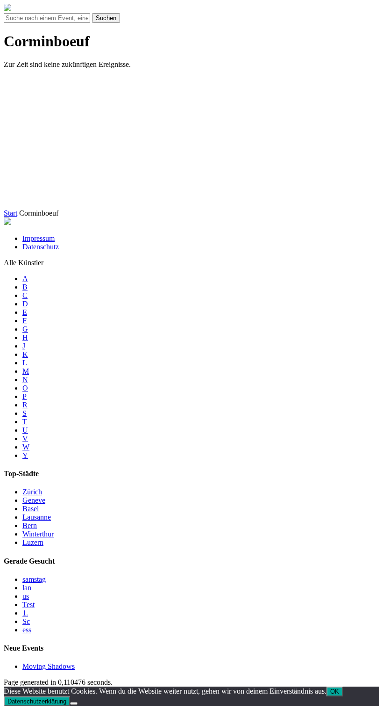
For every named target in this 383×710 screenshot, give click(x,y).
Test (28, 605)
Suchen (106, 18)
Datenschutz (40, 247)
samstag (34, 579)
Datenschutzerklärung (36, 701)
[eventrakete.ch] (7, 9)
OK (334, 691)
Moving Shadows (48, 666)
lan (26, 588)
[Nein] (74, 703)
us (25, 596)
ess (26, 630)
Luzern (32, 542)
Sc (26, 621)
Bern (29, 525)
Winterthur (38, 534)
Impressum (38, 238)
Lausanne (36, 517)
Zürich (32, 492)
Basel (30, 509)
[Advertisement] (193, 141)
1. (25, 613)
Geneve (33, 500)
